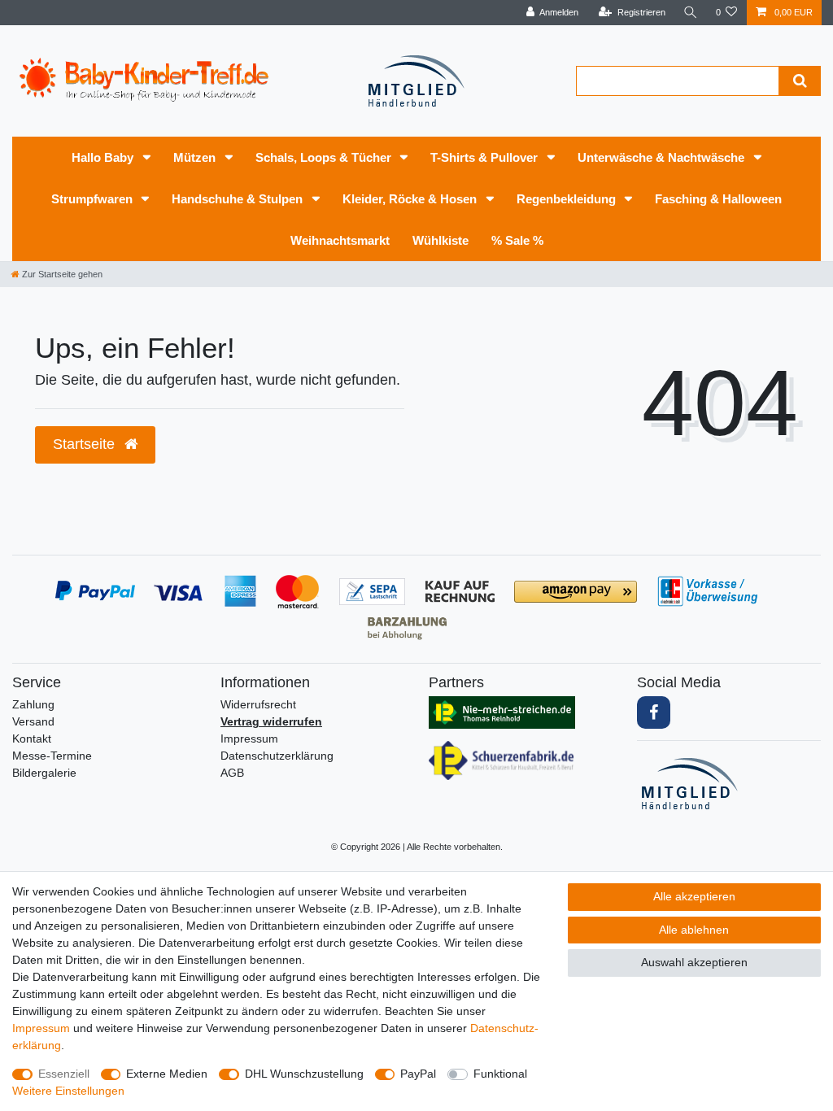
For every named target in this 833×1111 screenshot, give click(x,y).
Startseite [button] (86, 444)
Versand (33, 721)
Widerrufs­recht (258, 704)
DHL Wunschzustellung (304, 1073)
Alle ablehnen (694, 929)
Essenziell (63, 1073)
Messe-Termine (52, 755)
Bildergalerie (44, 772)
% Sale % (517, 240)
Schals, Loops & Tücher (325, 157)
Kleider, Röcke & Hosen (411, 199)
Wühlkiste (440, 240)
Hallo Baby (104, 157)
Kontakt (31, 738)
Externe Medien (166, 1073)
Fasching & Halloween (718, 199)
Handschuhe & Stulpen (239, 199)
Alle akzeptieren (694, 896)
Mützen (196, 157)
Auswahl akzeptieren (694, 962)
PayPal (418, 1073)
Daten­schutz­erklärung (277, 755)
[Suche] (690, 12)
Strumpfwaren (93, 199)
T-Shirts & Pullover (485, 157)
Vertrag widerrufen (271, 721)
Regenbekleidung (568, 199)
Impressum (249, 738)
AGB (232, 772)
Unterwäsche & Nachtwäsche (663, 157)
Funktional (500, 1073)
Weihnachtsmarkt (340, 240)
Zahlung (33, 704)
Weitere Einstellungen (68, 1090)
